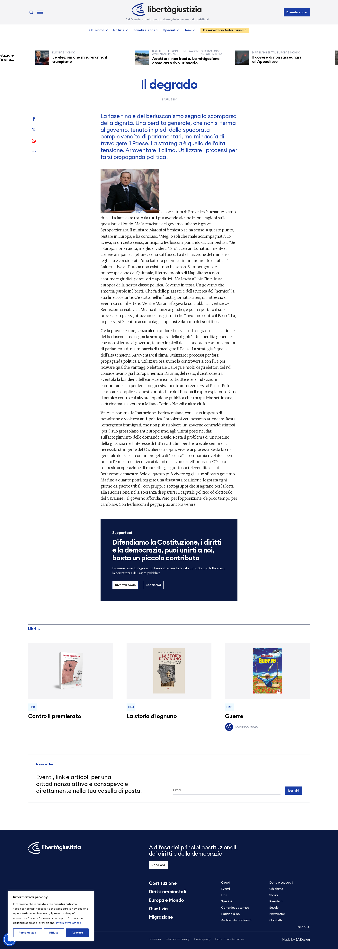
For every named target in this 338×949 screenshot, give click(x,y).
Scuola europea (145, 30)
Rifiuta (53, 932)
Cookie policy (202, 939)
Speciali (169, 30)
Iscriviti (293, 790)
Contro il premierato (54, 716)
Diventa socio (296, 12)
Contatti (275, 920)
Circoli (225, 882)
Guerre (234, 716)
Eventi (225, 888)
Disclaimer (155, 939)
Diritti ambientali (167, 891)
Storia (273, 895)
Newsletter (277, 914)
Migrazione (161, 917)
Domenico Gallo (247, 727)
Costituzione (163, 883)
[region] (51, 916)
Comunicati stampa (235, 907)
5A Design (296, 939)
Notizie (118, 30)
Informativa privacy (178, 939)
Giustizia (158, 909)
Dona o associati (281, 882)
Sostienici (153, 585)
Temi (187, 30)
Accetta (77, 932)
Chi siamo (96, 30)
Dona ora (158, 865)
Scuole (273, 907)
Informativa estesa (68, 923)
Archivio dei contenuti (236, 920)
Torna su (301, 927)
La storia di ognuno (152, 716)
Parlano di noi (230, 914)
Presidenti (276, 901)
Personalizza (27, 932)
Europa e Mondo (166, 900)
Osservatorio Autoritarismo (224, 30)
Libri (32, 629)
